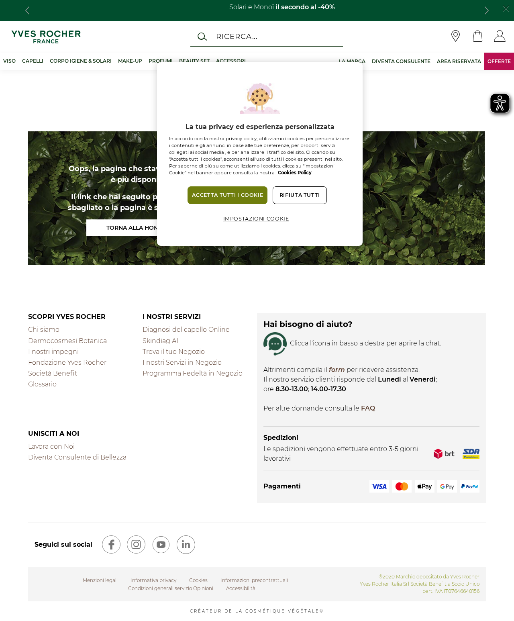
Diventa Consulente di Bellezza (77, 457)
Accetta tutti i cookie (227, 195)
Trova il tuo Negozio (174, 351)
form (337, 370)
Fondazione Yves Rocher (67, 362)
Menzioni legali (100, 580)
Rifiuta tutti (299, 195)
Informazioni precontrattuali (254, 580)
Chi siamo (43, 329)
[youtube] (161, 544)
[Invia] (202, 37)
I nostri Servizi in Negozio (182, 362)
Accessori (231, 61)
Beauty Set (194, 61)
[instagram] (136, 544)
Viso (9, 61)
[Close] (506, 7)
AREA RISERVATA (459, 61)
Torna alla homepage (142, 227)
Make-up (130, 61)
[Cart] (478, 37)
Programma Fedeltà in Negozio (193, 373)
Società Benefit (52, 373)
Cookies (198, 580)
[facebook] (111, 544)
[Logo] (46, 36)
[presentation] (27, 10)
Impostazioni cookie (256, 219)
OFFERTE (499, 61)
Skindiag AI (160, 341)
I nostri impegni (53, 351)
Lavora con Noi (51, 446)
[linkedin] (186, 544)
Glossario (42, 384)
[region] (260, 154)
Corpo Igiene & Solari (81, 61)
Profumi (161, 61)
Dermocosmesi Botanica (67, 341)
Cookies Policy (295, 173)
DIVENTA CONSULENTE (401, 61)
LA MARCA (352, 61)
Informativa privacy (153, 580)
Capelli (32, 61)
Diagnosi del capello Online (186, 329)
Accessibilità (240, 588)
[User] (500, 37)
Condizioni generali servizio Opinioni (170, 588)
